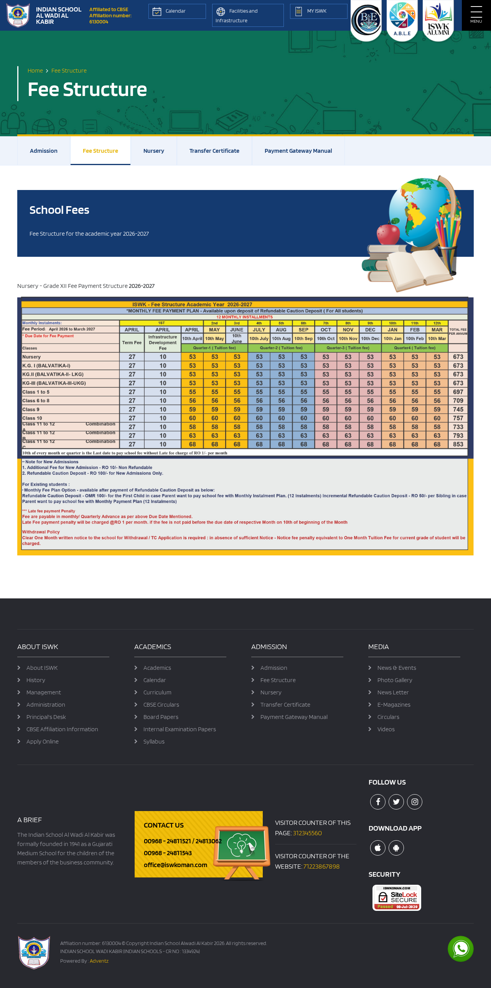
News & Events (396, 667)
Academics (157, 667)
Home (35, 70)
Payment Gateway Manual (298, 150)
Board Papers (160, 716)
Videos (386, 729)
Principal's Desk (46, 716)
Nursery (153, 150)
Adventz (99, 961)
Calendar (154, 680)
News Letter (393, 692)
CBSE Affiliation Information (62, 729)
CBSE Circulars (161, 704)
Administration (45, 704)
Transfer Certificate (214, 150)
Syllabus (154, 741)
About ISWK (42, 667)
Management (43, 692)
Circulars (388, 716)
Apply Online (42, 741)
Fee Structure (100, 150)
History (35, 680)
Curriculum (157, 692)
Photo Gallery (394, 680)
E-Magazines (393, 704)
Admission (44, 150)
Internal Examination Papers (179, 729)
